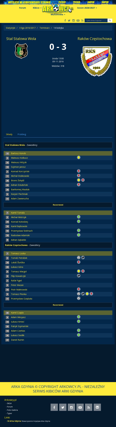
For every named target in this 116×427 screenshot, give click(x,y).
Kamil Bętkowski (19, 226)
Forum (22, 7)
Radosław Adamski (20, 235)
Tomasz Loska (18, 253)
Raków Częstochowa (95, 38)
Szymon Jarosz (18, 166)
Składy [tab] (9, 134)
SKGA (9, 403)
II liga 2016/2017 (27, 27)
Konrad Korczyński (20, 171)
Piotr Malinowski (19, 289)
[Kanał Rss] (82, 21)
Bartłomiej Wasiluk (20, 189)
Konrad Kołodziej (19, 221)
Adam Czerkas (18, 330)
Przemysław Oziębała (21, 298)
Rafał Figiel (16, 280)
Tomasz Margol (19, 271)
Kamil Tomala (18, 212)
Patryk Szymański (19, 326)
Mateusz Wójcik (19, 162)
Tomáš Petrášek (19, 257)
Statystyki (10, 27)
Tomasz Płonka (18, 294)
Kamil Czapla (17, 312)
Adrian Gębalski (18, 239)
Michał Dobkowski (20, 175)
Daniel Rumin (17, 339)
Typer (9, 413)
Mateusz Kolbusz (19, 157)
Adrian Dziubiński (19, 184)
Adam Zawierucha (20, 198)
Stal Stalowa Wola (21, 38)
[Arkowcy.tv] (78, 21)
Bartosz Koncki (18, 153)
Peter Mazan (17, 285)
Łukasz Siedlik (17, 335)
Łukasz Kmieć (17, 321)
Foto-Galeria (12, 410)
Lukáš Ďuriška (18, 262)
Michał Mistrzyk (18, 217)
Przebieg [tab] (22, 134)
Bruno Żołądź (17, 180)
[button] (109, 20)
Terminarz (45, 27)
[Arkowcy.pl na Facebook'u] (65, 21)
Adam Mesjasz (18, 317)
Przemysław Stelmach (22, 230)
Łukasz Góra (17, 267)
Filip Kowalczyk (18, 276)
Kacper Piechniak (19, 194)
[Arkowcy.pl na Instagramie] (73, 21)
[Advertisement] (58, 103)
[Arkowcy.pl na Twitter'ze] (69, 21)
